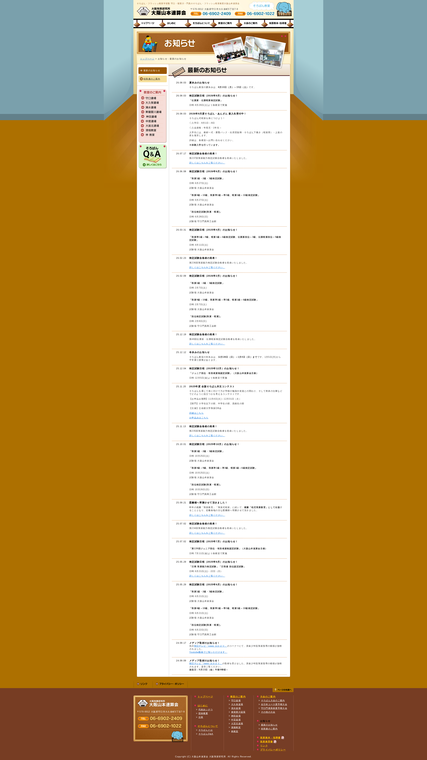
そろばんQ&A (205, 734)
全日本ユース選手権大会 (274, 704)
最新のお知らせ (269, 725)
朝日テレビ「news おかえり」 (210, 646)
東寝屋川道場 (238, 712)
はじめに (173, 23)
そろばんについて (198, 23)
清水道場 (236, 708)
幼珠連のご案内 (151, 79)
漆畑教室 (236, 727)
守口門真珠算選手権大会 (274, 708)
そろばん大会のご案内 (273, 700)
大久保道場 (237, 704)
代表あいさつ (205, 709)
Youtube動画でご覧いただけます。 (208, 652)
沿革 (200, 717)
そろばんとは (205, 730)
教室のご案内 (224, 23)
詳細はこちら (196, 413)
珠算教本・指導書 (275, 23)
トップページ (147, 23)
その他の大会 (268, 712)
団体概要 (203, 713)
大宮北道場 (237, 723)
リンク (264, 745)
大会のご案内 (250, 23)
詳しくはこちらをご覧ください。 (207, 163)
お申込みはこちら (198, 417)
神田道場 (236, 716)
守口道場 (236, 700)
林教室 (234, 731)
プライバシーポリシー (273, 749)
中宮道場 (236, 719)
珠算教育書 (266, 741)
